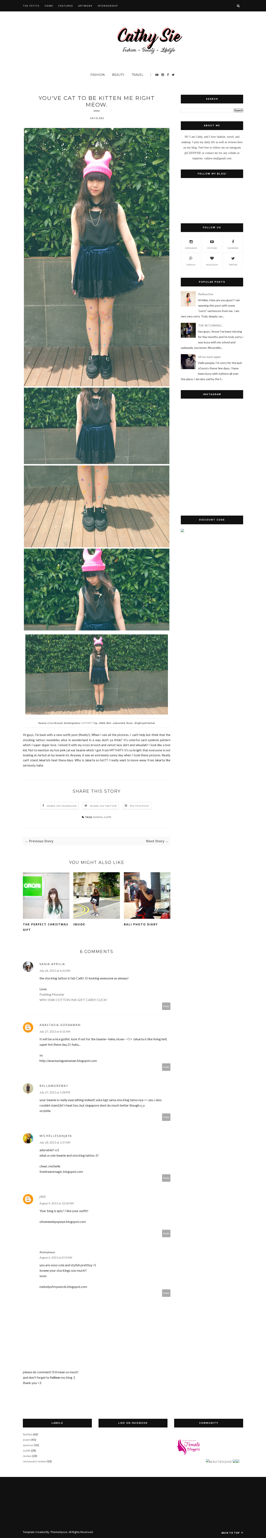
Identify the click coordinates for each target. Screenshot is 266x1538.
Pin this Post (139, 805)
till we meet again (209, 357)
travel (137, 75)
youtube (212, 248)
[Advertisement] (212, 604)
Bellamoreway (53, 1086)
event (27, 1439)
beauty (118, 75)
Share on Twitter (103, 805)
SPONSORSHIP (108, 5)
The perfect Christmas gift (45, 927)
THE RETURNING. (210, 325)
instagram (191, 248)
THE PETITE (31, 5)
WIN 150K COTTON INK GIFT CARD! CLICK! (73, 1000)
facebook (233, 248)
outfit (107, 817)
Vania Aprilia (52, 964)
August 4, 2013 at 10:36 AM (56, 1203)
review (27, 1456)
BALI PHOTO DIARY (141, 924)
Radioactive (205, 294)
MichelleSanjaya (55, 1136)
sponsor (28, 1445)
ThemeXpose (58, 1532)
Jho (42, 1197)
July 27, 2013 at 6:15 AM (54, 1031)
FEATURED (65, 5)
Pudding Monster (51, 994)
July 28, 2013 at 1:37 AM (54, 1142)
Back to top (231, 1532)
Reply (166, 1006)
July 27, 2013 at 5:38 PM (54, 1092)
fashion (97, 75)
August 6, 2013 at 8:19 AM (55, 1257)
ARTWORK (85, 5)
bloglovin (212, 264)
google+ (191, 264)
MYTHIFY (87, 723)
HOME (49, 5)
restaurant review (34, 1461)
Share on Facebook (62, 805)
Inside (79, 924)
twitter (233, 264)
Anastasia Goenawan (60, 1025)
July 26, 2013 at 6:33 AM (54, 970)
